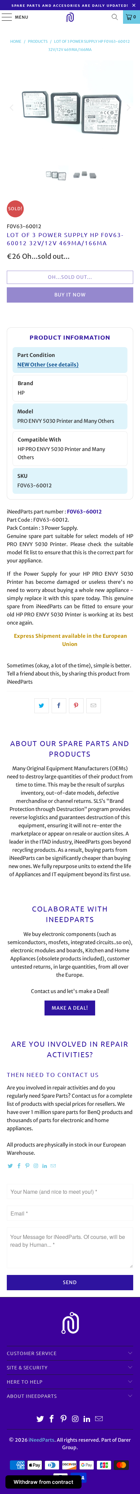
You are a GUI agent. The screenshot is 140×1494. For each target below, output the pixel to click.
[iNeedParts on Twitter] (10, 1166)
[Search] (114, 17)
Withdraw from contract (43, 1482)
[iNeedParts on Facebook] (19, 1166)
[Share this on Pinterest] (76, 705)
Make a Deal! (70, 1008)
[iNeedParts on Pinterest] (27, 1166)
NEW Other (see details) (47, 364)
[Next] (128, 107)
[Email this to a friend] (93, 705)
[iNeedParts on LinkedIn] (44, 1166)
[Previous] (11, 107)
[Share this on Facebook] (59, 705)
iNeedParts (41, 1440)
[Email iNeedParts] (53, 1166)
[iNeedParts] (70, 17)
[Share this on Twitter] (41, 705)
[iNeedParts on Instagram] (36, 1166)
